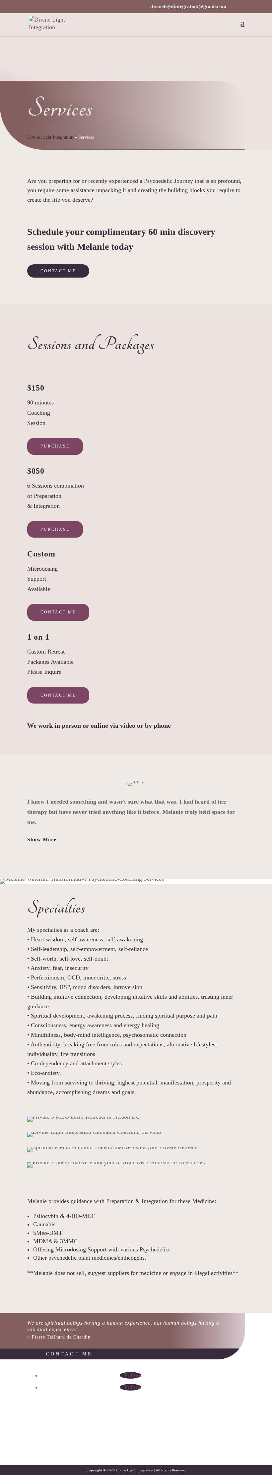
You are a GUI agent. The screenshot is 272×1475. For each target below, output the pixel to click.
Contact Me (58, 271)
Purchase (55, 446)
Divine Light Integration (50, 137)
